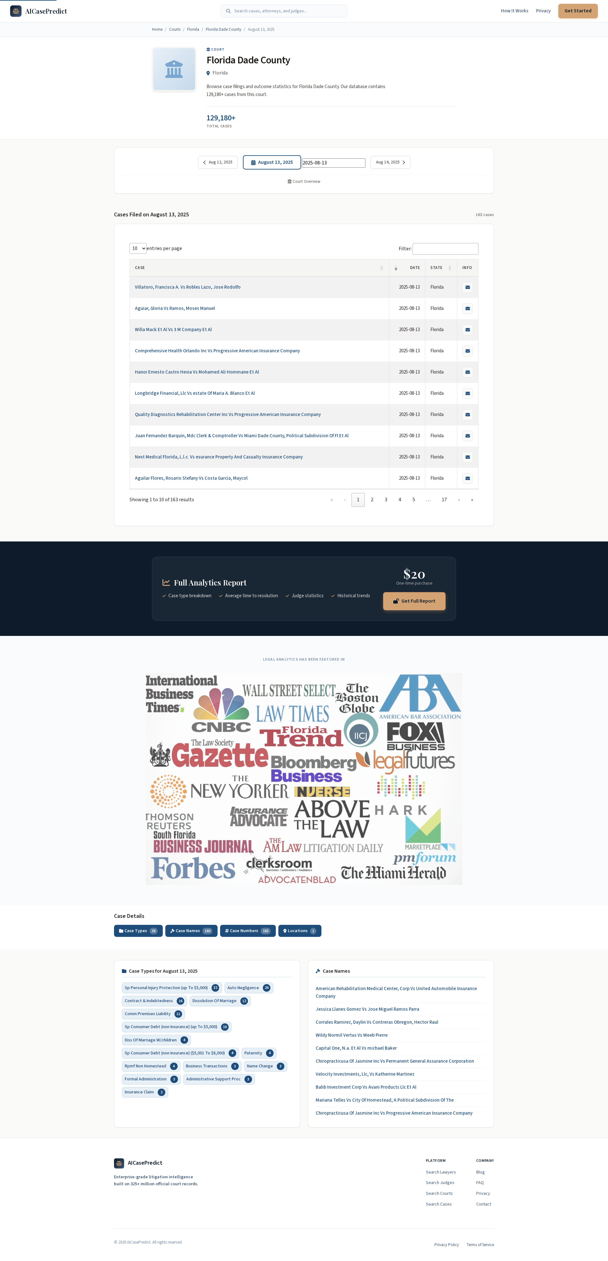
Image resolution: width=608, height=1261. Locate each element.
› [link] (458, 499)
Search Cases (439, 1204)
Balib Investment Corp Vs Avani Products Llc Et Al (366, 1087)
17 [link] (444, 499)
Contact (483, 1204)
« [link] (332, 499)
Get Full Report (418, 600)
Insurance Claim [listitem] (143, 1092)
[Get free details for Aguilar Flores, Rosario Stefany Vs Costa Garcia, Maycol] (467, 478)
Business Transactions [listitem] (211, 1066)
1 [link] (358, 499)
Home (157, 29)
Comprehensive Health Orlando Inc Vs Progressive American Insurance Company (217, 351)
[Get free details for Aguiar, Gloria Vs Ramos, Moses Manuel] (467, 308)
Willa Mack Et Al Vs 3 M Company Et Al (173, 329)
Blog (480, 1172)
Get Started (578, 10)
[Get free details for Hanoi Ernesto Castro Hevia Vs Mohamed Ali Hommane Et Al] (467, 372)
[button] (382, 268)
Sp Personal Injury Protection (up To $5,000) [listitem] (171, 987)
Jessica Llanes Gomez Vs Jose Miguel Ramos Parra (367, 1009)
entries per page (164, 248)
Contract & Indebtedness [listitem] (153, 1000)
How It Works (515, 11)
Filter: (405, 248)
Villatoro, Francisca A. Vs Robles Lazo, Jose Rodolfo (188, 287)
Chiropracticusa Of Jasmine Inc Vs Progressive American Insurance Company (394, 1113)
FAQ (480, 1183)
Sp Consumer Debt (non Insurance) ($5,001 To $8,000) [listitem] (179, 1053)
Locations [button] (301, 931)
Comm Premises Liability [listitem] (152, 1014)
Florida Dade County (223, 29)
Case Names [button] (193, 931)
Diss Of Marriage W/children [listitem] (155, 1040)
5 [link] (414, 499)
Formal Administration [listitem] (150, 1079)
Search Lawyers (441, 1172)
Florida (193, 29)
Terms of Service (480, 1245)
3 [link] (386, 499)
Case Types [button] (139, 931)
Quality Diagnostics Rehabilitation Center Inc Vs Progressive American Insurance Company (228, 414)
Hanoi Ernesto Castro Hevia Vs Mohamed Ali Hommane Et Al (197, 372)
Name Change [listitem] (264, 1066)
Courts (174, 29)
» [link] (472, 499)
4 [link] (400, 499)
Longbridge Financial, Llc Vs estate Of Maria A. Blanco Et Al (195, 393)
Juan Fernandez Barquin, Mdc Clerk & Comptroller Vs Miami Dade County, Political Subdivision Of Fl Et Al (242, 435)
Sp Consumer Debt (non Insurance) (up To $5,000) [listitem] (176, 1027)
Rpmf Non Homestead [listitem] (150, 1066)
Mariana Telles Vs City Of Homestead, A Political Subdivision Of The (385, 1100)
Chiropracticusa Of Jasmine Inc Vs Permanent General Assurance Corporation (395, 1061)
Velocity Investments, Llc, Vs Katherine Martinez (365, 1074)
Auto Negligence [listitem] (248, 987)
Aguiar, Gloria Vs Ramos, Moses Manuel (175, 308)
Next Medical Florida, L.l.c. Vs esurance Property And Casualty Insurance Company (219, 457)
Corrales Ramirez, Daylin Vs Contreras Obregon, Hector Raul (377, 1022)
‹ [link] (344, 499)
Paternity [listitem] (257, 1053)
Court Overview (306, 181)
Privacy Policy (446, 1245)
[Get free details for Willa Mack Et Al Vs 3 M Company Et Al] (467, 329)
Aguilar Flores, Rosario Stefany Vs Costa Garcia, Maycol (191, 478)
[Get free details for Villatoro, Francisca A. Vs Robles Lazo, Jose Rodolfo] (467, 287)
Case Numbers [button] (249, 931)
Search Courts (439, 1193)
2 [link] (372, 499)
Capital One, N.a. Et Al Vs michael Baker (356, 1048)
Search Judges (440, 1183)
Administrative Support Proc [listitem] (217, 1079)
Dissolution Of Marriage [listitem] (219, 1000)
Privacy (543, 11)
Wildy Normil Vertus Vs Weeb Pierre (352, 1035)
